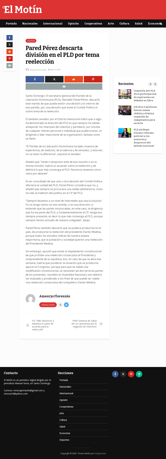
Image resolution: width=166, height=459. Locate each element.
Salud (138, 23)
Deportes (85, 31)
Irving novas (100, 453)
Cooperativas (93, 23)
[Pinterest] (131, 374)
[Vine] (139, 374)
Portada (11, 23)
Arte (111, 23)
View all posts (48, 305)
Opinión (73, 23)
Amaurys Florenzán (38, 70)
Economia (155, 23)
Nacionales (30, 23)
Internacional (52, 23)
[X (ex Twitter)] (123, 374)
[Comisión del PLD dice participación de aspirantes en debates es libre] (124, 94)
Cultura (124, 23)
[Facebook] (115, 374)
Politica (31, 41)
